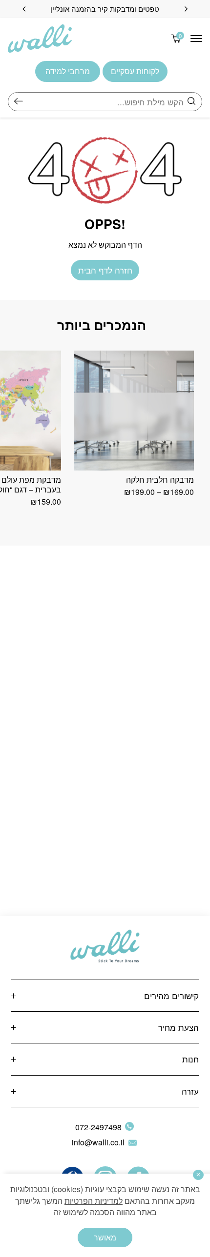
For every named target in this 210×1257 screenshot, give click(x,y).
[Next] (23, 9)
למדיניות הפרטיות (93, 1200)
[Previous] (186, 9)
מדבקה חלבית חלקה (160, 479)
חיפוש (18, 101)
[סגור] (198, 1175)
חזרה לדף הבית (105, 270)
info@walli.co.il (98, 1142)
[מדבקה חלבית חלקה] (134, 411)
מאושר (105, 1237)
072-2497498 (98, 1127)
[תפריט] (196, 38)
